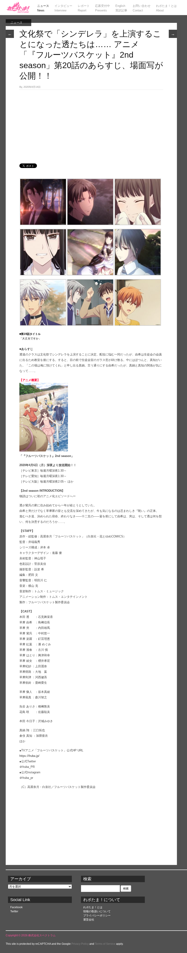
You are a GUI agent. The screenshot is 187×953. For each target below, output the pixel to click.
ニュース (16, 22)
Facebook (16, 907)
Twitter (14, 911)
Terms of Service (105, 943)
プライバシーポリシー (97, 915)
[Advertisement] (91, 124)
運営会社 (88, 919)
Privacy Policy (80, 943)
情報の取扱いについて (97, 911)
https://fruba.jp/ (29, 756)
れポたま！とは (92, 907)
